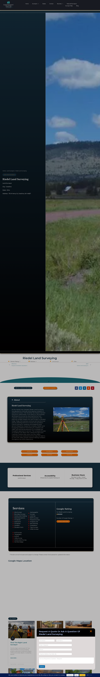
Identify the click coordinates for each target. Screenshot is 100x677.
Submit (42, 666)
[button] (91, 631)
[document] (50, 338)
